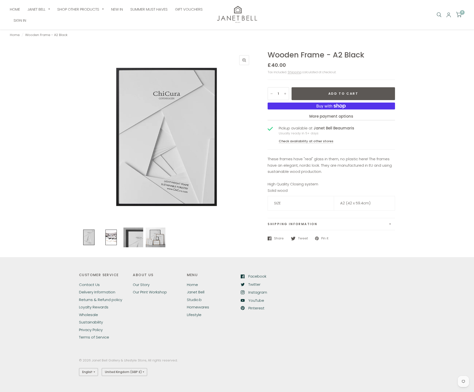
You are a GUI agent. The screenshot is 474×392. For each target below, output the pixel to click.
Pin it (324, 238)
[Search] (439, 15)
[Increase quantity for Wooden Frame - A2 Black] (285, 94)
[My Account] (449, 15)
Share (279, 238)
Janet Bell (195, 292)
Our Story (141, 284)
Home (15, 35)
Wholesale (88, 314)
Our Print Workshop (150, 292)
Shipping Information (292, 224)
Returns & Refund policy (100, 299)
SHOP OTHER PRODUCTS (78, 9)
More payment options (331, 116)
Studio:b (194, 299)
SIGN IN (20, 20)
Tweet (303, 238)
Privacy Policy (91, 329)
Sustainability (91, 322)
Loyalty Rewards (93, 307)
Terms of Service (94, 337)
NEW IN (117, 9)
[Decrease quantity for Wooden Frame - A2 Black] (271, 94)
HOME (15, 9)
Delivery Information (97, 292)
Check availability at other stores (306, 141)
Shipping (294, 72)
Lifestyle (194, 314)
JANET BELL (36, 9)
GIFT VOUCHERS (189, 9)
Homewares (198, 307)
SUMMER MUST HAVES (149, 9)
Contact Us (89, 284)
